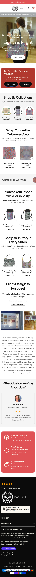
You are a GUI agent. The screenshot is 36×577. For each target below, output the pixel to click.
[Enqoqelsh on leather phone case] (27, 215)
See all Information (18, 304)
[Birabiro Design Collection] (29, 111)
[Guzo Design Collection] (18, 111)
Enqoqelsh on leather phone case (26, 226)
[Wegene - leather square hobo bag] (27, 261)
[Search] (28, 8)
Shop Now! (25, 84)
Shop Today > (18, 57)
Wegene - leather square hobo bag (27, 272)
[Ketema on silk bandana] (9, 153)
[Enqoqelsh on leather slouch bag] (9, 261)
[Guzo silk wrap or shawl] (27, 153)
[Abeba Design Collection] (6, 111)
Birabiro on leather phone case (9, 226)
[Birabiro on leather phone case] (9, 215)
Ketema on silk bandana (9, 164)
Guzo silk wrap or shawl (27, 164)
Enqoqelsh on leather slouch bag (9, 272)
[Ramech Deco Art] (18, 8)
